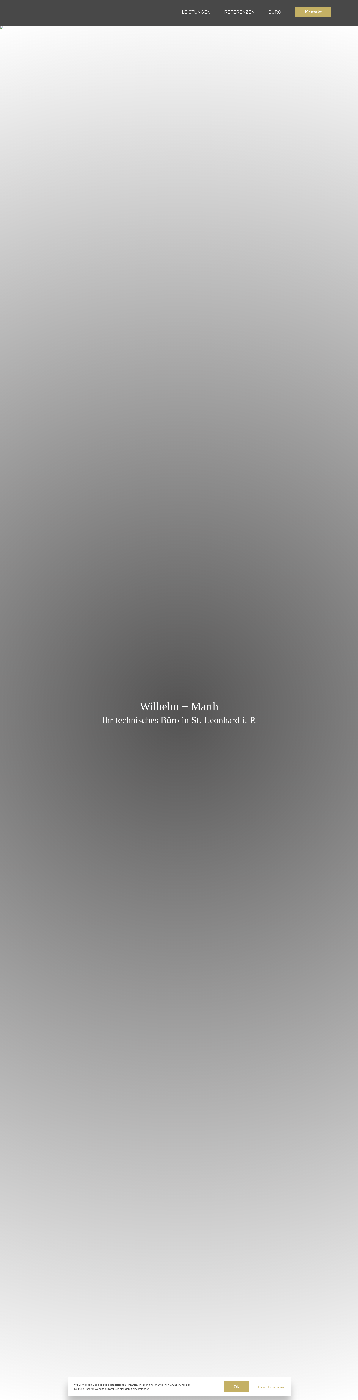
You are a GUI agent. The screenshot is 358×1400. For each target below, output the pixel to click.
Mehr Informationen (271, 1387)
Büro (274, 12)
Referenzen (239, 12)
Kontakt (313, 12)
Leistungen (196, 12)
